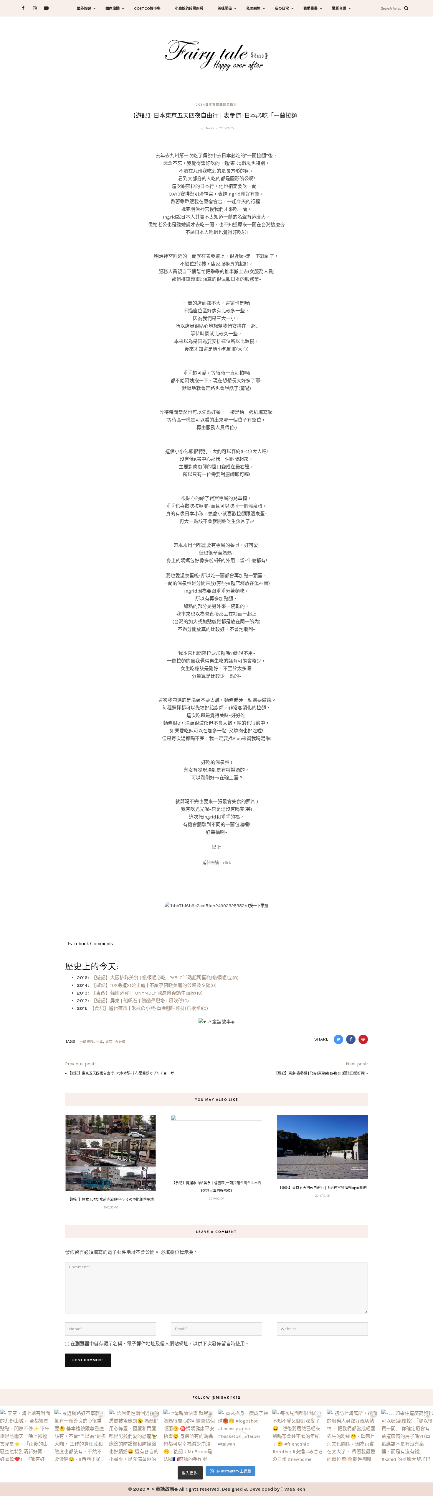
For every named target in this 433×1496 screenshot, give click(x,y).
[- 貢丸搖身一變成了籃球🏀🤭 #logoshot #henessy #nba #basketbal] (244, 1435)
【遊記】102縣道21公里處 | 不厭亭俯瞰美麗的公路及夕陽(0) (153, 985)
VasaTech (294, 1489)
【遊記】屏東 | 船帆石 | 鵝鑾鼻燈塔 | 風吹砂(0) (140, 1000)
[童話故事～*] (216, 885)
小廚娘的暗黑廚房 (189, 8)
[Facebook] (23, 8)
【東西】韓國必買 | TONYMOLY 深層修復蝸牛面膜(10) (147, 993)
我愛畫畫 (310, 8)
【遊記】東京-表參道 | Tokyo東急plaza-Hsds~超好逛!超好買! (319, 1072)
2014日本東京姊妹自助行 (216, 104)
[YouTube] (46, 8)
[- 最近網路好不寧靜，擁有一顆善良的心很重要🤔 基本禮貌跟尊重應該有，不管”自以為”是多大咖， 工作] (80, 1435)
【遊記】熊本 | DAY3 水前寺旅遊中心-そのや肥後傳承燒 (111, 1199)
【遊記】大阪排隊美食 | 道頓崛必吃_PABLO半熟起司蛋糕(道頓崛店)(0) (165, 977)
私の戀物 (253, 8)
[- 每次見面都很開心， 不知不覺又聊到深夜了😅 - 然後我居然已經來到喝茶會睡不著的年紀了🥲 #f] (298, 1435)
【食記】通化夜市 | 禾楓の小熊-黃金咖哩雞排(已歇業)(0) (149, 1008)
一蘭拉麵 (87, 1042)
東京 (109, 1042)
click (227, 862)
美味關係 (225, 8)
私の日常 (282, 8)
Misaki (209, 128)
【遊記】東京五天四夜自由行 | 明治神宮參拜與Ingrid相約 (322, 1187)
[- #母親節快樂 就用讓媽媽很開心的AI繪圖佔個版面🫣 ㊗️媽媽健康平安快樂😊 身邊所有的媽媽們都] (189, 1435)
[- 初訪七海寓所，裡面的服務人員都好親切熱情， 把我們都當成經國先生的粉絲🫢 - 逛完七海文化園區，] (353, 1435)
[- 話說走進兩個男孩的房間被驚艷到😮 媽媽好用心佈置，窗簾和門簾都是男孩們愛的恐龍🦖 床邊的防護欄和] (135, 1435)
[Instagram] (34, 8)
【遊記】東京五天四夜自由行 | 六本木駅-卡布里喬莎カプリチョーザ (121, 1072)
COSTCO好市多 (147, 8)
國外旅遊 (84, 8)
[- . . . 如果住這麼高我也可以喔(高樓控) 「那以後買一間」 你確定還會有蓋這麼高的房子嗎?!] (407, 1435)
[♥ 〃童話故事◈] (216, 54)
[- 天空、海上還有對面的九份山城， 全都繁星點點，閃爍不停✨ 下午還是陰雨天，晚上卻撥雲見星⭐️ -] (26, 1435)
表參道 (120, 1042)
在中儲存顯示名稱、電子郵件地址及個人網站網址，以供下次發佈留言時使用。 (159, 1343)
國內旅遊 (112, 8)
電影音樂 (339, 8)
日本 (99, 1042)
